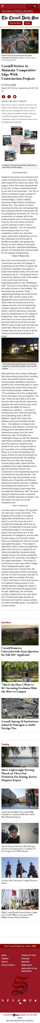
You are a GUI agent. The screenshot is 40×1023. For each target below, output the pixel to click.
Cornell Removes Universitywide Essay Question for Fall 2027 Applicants (19, 651)
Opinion (4, 958)
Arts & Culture (8, 965)
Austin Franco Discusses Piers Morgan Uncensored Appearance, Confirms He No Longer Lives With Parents (18, 849)
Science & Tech (28, 955)
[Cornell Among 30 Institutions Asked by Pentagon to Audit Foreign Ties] (20, 708)
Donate (27, 23)
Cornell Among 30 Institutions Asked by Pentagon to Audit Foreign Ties (19, 725)
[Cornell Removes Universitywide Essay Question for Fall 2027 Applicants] (20, 635)
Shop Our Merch (15, 23)
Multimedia (26, 965)
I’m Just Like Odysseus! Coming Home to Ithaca (19, 881)
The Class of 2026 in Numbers (17, 10)
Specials (25, 962)
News (4, 955)
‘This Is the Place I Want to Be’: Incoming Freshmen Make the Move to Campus (19, 688)
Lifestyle (25, 958)
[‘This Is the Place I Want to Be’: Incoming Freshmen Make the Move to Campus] (20, 671)
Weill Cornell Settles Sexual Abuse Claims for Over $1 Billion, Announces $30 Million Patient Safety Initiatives (19, 915)
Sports (4, 962)
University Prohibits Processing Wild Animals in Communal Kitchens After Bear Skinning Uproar (18, 814)
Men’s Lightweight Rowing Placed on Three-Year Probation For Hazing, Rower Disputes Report (19, 775)
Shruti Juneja (10, 85)
